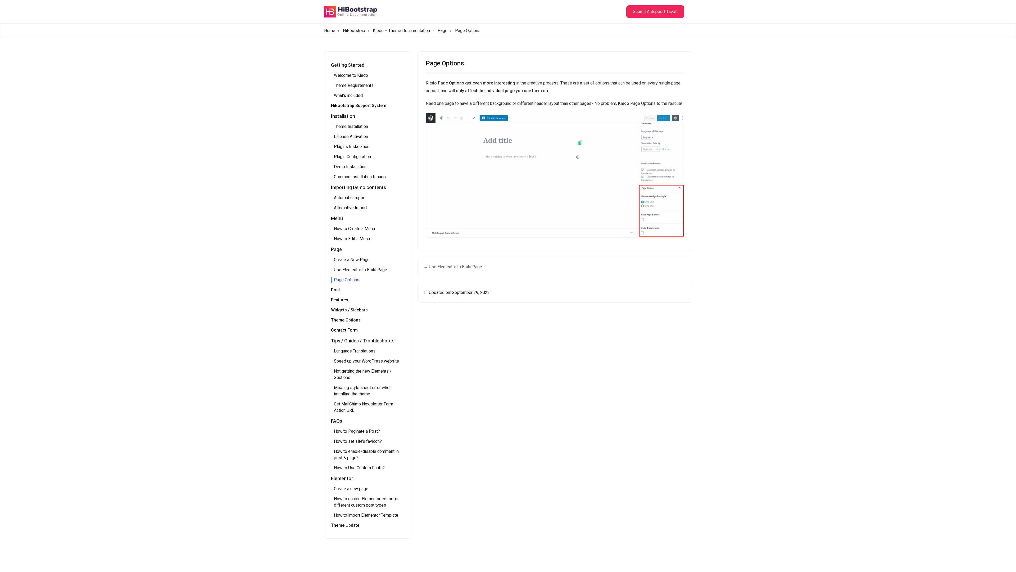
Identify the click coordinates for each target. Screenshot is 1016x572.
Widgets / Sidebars (349, 309)
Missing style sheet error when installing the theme (363, 390)
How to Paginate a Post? (357, 431)
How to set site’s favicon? (358, 441)
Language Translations (354, 351)
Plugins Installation (351, 146)
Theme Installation (351, 126)
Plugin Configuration (352, 156)
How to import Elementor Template (366, 515)
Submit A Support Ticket (655, 11)
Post (335, 289)
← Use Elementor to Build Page (453, 266)
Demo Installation (350, 166)
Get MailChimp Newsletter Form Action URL (363, 407)
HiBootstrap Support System (358, 105)
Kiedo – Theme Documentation (401, 30)
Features (339, 299)
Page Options (346, 279)
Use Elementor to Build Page (360, 269)
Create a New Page (352, 259)
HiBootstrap (354, 30)
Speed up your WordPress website (366, 361)
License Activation (351, 136)
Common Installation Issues (360, 176)
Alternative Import (350, 207)
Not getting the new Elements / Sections (363, 374)
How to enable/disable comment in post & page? (366, 454)
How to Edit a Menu (352, 238)
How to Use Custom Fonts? (359, 467)
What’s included (348, 95)
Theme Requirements (354, 85)
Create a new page (351, 488)
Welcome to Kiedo (351, 75)
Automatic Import (350, 197)
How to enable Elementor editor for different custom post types (366, 502)
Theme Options (346, 320)
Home (329, 30)
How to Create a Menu (354, 228)
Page (442, 30)
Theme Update (345, 525)
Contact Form (344, 330)
